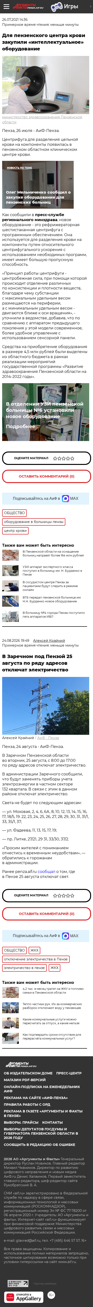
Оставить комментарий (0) (46, 476)
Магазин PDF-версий (25, 1080)
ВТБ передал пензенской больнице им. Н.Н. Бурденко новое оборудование (52, 599)
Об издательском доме (28, 1073)
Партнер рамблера (45, 1283)
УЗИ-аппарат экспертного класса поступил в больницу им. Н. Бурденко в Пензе (52, 570)
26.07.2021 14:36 (15, 19)
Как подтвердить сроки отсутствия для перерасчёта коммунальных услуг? (52, 1036)
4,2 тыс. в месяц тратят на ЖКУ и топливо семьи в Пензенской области (53, 990)
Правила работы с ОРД (27, 1104)
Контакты (52, 1122)
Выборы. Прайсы (21, 1122)
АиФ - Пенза (48, 738)
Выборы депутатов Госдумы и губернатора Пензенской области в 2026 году (41, 1133)
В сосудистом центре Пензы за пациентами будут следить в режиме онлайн (50, 586)
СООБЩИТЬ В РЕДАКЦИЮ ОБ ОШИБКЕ (39, 1145)
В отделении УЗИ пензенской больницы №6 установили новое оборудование (44, 410)
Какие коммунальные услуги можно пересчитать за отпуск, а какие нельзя (51, 1021)
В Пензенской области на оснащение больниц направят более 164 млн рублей (53, 553)
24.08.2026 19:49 (15, 640)
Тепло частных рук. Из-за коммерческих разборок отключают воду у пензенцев (52, 1006)
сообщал (46, 871)
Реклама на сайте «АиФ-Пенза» (36, 1098)
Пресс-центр (69, 1073)
